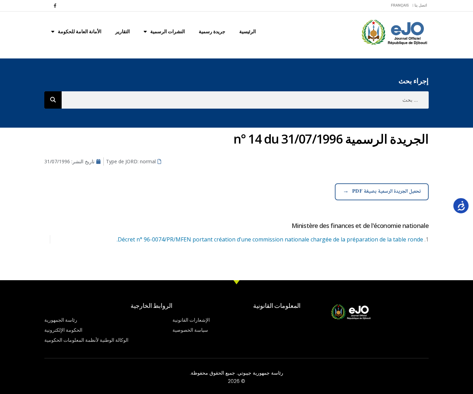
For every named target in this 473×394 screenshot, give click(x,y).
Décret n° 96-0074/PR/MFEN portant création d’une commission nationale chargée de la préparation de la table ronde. (270, 239)
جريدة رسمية (212, 31)
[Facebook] (55, 5)
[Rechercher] (53, 100)
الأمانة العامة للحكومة (79, 31)
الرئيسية (247, 31)
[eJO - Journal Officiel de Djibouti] (394, 31)
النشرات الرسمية (167, 31)
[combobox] (245, 100)
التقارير (122, 31)
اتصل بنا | (419, 5)
